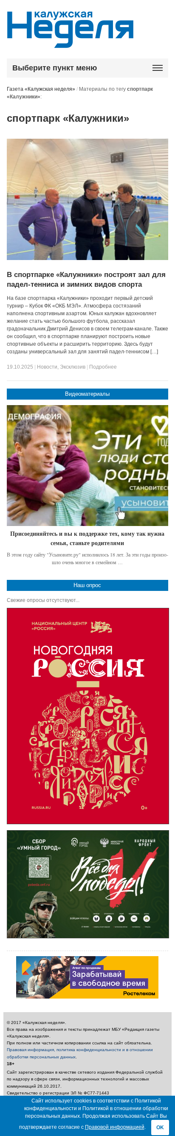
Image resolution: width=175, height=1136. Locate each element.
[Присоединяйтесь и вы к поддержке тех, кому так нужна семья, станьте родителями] (88, 465)
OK (160, 1127)
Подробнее (103, 367)
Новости (47, 367)
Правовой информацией (114, 1127)
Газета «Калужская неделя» (41, 89)
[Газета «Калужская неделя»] (70, 43)
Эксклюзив (72, 367)
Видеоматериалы (87, 394)
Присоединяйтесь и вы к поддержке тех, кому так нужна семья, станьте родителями (87, 538)
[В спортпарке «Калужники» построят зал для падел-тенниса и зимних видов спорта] (88, 258)
